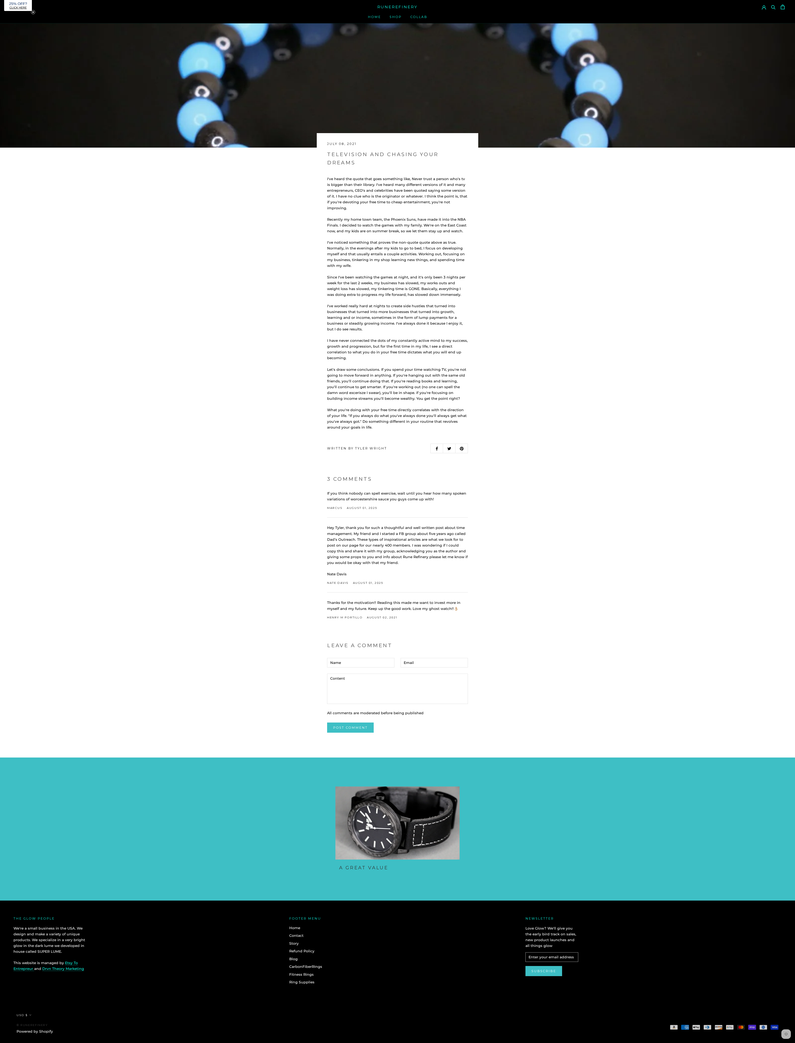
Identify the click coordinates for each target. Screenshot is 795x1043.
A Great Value (363, 868)
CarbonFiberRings (305, 967)
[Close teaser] (33, 12)
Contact (296, 935)
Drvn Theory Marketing (63, 969)
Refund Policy (301, 951)
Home (374, 17)
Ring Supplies (301, 982)
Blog (293, 959)
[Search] (773, 7)
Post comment (350, 728)
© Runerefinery (32, 1025)
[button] (18, 5)
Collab (418, 17)
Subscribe (543, 971)
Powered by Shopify (35, 1031)
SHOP (396, 17)
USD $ (22, 1015)
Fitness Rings (301, 974)
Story (294, 943)
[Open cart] (783, 7)
